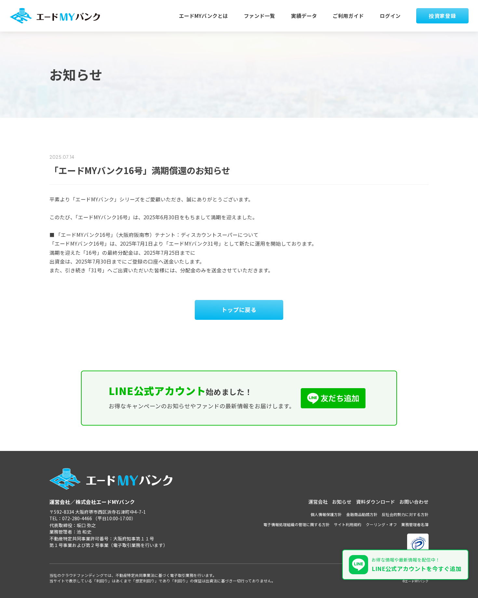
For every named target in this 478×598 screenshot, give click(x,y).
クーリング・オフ (381, 524)
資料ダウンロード (375, 501)
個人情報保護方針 (326, 514)
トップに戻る (239, 310)
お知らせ (342, 501)
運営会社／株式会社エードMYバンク (92, 501)
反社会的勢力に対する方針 (405, 514)
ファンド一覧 (259, 15)
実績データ (304, 15)
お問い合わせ (414, 501)
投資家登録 (442, 15)
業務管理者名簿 (415, 524)
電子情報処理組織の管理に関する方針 (296, 524)
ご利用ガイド (348, 15)
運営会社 (318, 501)
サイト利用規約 (347, 524)
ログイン (390, 15)
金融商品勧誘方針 (362, 514)
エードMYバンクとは (203, 15)
